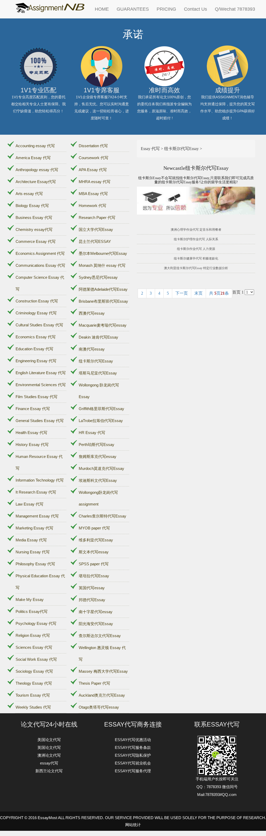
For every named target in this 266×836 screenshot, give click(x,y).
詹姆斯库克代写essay (97, 456)
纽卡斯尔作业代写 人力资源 (196, 249)
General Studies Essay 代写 (40, 420)
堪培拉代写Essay (94, 576)
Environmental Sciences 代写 (41, 385)
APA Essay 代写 (93, 169)
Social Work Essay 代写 (36, 659)
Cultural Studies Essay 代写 (39, 325)
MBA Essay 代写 (93, 193)
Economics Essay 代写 (36, 337)
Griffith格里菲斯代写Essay (101, 408)
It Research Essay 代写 (36, 492)
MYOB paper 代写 (94, 528)
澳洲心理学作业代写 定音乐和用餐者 (196, 229)
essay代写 (49, 763)
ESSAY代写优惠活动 (133, 739)
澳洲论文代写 (49, 755)
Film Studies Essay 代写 (36, 396)
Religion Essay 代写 (33, 635)
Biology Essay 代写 (32, 205)
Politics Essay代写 (32, 611)
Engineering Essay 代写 (36, 361)
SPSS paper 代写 (94, 564)
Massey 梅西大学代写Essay (103, 671)
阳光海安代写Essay (96, 623)
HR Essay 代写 (92, 432)
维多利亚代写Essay (96, 540)
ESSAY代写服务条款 (133, 747)
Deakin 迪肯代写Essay (98, 337)
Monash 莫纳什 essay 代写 (102, 265)
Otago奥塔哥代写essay (99, 707)
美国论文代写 (49, 739)
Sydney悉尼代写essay (98, 277)
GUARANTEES (133, 9)
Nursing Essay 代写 (33, 552)
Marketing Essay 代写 (34, 528)
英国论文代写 (49, 747)
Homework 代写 (92, 205)
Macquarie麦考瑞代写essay (103, 325)
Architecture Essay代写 (36, 181)
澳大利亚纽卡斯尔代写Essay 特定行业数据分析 (196, 268)
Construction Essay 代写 (37, 301)
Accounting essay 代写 (35, 146)
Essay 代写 (150, 148)
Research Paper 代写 (97, 217)
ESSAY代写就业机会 (133, 763)
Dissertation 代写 (93, 146)
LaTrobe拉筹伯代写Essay (101, 420)
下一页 (181, 293)
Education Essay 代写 (34, 349)
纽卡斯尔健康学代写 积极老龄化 (196, 258)
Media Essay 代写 (31, 540)
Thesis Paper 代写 (94, 683)
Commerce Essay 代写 (36, 241)
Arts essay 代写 (29, 193)
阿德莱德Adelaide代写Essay (103, 289)
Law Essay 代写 (29, 504)
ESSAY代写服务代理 (133, 771)
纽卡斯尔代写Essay (96, 361)
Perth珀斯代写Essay (96, 444)
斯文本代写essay (94, 552)
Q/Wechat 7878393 (235, 9)
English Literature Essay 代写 (41, 373)
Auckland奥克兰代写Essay (102, 695)
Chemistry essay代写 (34, 229)
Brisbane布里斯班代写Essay (103, 301)
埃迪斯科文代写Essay (98, 480)
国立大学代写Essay (96, 229)
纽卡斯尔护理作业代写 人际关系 (196, 239)
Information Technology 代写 (40, 480)
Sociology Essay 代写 (34, 671)
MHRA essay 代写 (94, 181)
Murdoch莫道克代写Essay (101, 468)
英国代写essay (92, 588)
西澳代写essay (92, 313)
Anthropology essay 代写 (37, 169)
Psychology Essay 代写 (36, 623)
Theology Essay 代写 (34, 683)
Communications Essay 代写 (40, 265)
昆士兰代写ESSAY (95, 241)
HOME (102, 9)
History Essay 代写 (32, 444)
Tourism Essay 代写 (33, 695)
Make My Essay (30, 599)
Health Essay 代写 (31, 432)
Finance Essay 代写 (33, 408)
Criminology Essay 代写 (36, 313)
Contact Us (195, 9)
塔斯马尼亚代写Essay (98, 373)
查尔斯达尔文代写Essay (100, 635)
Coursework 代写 (93, 157)
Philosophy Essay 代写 (35, 564)
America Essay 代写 (33, 157)
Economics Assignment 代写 (40, 253)
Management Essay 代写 (37, 516)
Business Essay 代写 (34, 217)
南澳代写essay (92, 349)
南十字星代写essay (95, 612)
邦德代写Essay (92, 600)
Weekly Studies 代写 (33, 707)
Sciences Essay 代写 (34, 647)
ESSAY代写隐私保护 (133, 755)
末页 (198, 293)
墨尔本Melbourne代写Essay (103, 253)
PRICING (166, 9)
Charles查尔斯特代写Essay (102, 516)
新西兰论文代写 (49, 771)
